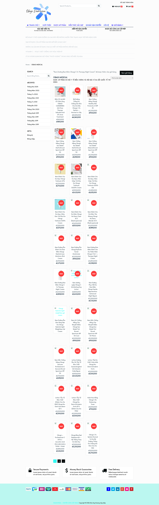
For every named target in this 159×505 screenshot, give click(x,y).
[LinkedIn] (118, 489)
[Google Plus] (122, 489)
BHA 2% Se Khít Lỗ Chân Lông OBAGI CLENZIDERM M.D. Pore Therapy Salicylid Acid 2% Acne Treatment (60, 108)
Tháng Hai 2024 (32, 86)
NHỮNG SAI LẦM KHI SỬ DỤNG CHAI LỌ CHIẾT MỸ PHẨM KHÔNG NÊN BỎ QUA (51, 47)
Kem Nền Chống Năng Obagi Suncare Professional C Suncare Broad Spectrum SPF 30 (60, 366)
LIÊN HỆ (106, 25)
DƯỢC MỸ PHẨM (60, 25)
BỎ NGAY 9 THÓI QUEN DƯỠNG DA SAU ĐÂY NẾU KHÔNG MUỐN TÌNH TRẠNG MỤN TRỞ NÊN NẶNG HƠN (61, 37)
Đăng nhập (31, 139)
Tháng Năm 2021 (33, 98)
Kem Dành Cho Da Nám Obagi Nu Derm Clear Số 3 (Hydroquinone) (76, 216)
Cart (129, 6)
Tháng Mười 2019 (33, 113)
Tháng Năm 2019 (33, 124)
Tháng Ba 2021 (32, 105)
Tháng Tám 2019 (32, 117)
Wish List (117, 6)
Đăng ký (30, 135)
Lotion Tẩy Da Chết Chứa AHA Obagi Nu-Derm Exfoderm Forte (92, 364)
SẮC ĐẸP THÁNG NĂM (126, 2)
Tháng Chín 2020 (33, 109)
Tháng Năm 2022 (33, 90)
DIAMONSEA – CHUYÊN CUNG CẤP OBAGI (66, 503)
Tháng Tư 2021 (32, 102)
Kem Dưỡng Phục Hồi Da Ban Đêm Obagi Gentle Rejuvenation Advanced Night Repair (92, 289)
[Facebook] (108, 489)
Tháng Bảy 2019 (32, 120)
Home (28, 64)
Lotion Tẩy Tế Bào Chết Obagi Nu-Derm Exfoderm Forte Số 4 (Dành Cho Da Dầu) (76, 404)
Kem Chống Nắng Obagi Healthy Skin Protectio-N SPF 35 (93, 103)
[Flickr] (127, 489)
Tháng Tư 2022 (32, 94)
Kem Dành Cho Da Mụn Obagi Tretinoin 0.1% (60, 178)
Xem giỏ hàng (126, 73)
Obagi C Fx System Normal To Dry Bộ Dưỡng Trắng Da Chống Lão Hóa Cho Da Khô (93, 441)
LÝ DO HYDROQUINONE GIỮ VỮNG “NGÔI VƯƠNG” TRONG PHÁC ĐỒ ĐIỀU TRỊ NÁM (54, 56)
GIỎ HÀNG (117, 25)
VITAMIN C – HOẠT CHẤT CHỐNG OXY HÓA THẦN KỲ (44, 52)
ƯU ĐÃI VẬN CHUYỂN (93, 25)
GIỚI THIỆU (47, 25)
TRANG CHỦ (33, 25)
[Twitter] (113, 489)
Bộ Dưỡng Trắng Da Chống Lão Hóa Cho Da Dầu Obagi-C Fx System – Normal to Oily (76, 105)
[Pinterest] (131, 489)
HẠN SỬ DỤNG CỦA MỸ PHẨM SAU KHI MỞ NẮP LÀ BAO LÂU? (46, 42)
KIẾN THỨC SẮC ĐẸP (76, 25)
